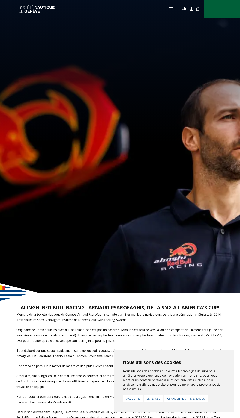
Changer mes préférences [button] (186, 398)
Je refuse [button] (153, 398)
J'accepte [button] (133, 398)
